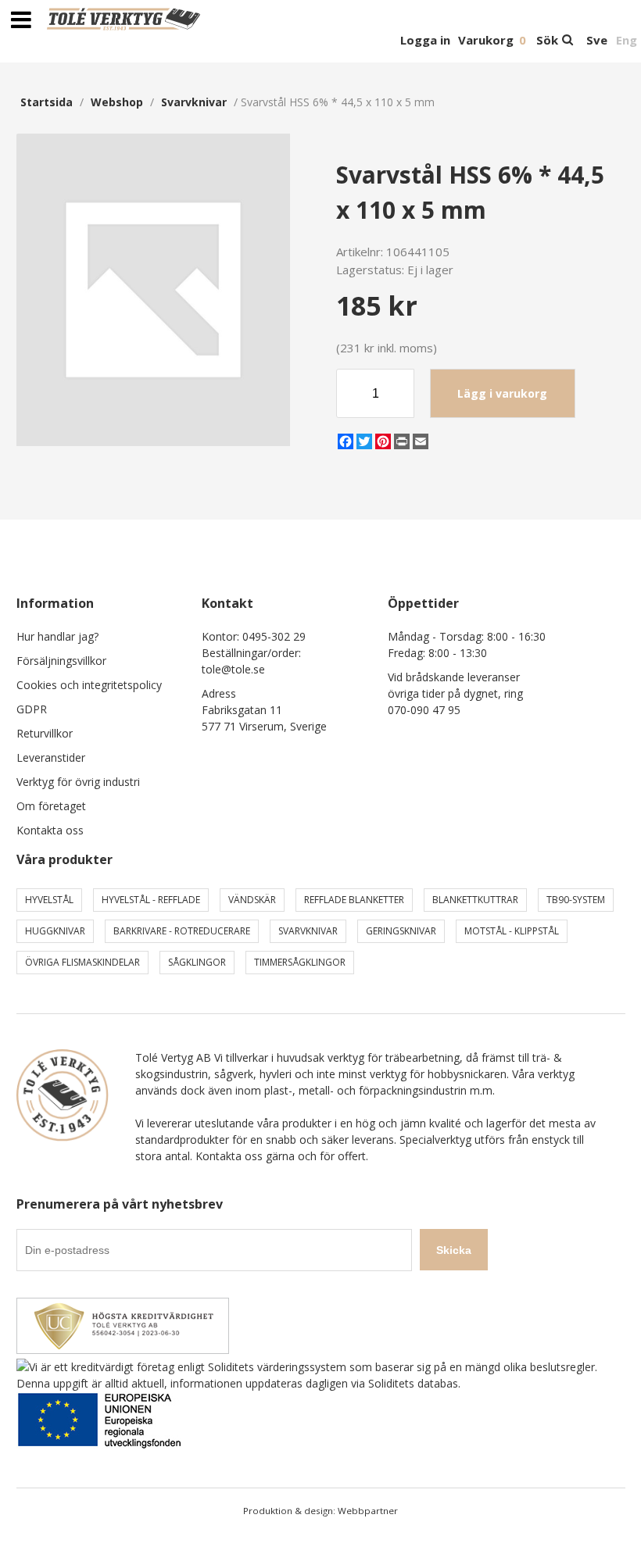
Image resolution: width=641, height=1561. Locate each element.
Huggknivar (55, 931)
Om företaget (51, 805)
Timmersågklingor (300, 962)
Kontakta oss (50, 830)
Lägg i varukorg (502, 393)
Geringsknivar (401, 931)
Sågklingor (197, 962)
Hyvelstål (49, 899)
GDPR (31, 709)
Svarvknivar (194, 102)
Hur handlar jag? (57, 636)
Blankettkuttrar (475, 899)
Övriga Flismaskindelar (82, 962)
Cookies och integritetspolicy (89, 684)
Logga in (425, 40)
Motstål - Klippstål (511, 931)
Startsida (46, 102)
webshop (117, 102)
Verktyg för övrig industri (78, 781)
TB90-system (575, 899)
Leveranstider (50, 757)
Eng (626, 40)
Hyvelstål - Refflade (151, 899)
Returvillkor (44, 733)
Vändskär (252, 899)
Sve (596, 40)
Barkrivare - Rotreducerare (181, 931)
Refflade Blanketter (354, 899)
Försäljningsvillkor (61, 660)
